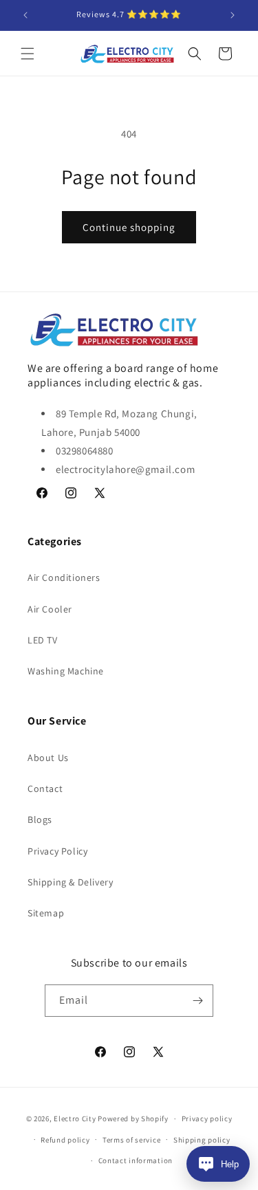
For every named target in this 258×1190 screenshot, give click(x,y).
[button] (27, 53)
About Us (48, 757)
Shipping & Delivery (70, 882)
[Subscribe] (197, 1000)
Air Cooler (50, 609)
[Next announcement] (232, 15)
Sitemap (46, 913)
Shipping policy (201, 1140)
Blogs (40, 819)
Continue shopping (129, 227)
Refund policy (65, 1140)
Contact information (135, 1160)
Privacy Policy (57, 851)
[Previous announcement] (25, 15)
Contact (45, 788)
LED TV (43, 640)
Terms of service (131, 1140)
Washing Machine (66, 671)
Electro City (75, 1118)
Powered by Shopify (133, 1118)
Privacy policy (207, 1118)
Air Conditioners (64, 577)
